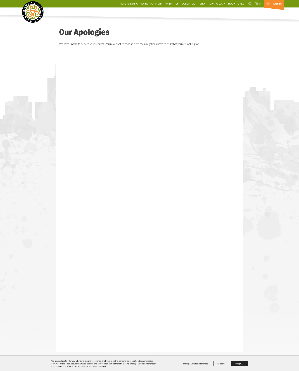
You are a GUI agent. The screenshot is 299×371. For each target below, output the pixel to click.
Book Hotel (236, 3)
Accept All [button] (239, 363)
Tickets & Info (128, 3)
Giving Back (217, 3)
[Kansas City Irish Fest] (33, 12)
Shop (203, 3)
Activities (172, 3)
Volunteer (189, 3)
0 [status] (260, 3)
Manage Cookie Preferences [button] (195, 363)
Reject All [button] (221, 363)
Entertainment (151, 3)
